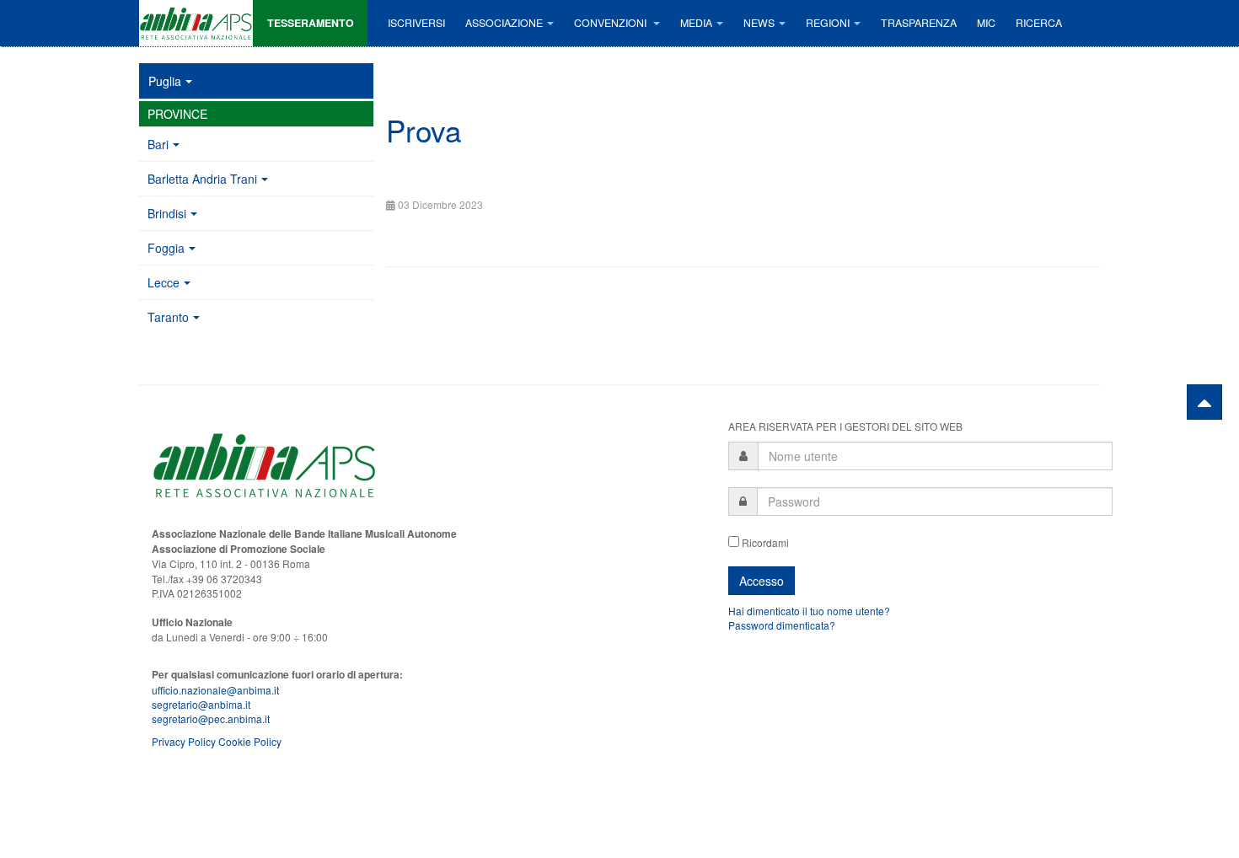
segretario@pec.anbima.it (211, 718)
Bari (158, 144)
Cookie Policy (250, 741)
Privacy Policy (184, 741)
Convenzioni (611, 22)
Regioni (828, 22)
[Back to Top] (1204, 402)
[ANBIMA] (196, 23)
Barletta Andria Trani (202, 178)
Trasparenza (919, 22)
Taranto (168, 316)
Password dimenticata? (781, 625)
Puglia (164, 80)
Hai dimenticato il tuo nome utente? (809, 610)
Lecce (164, 282)
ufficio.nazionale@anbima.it (215, 690)
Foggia (166, 247)
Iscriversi (416, 22)
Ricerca (1039, 22)
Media (696, 22)
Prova (423, 130)
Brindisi (167, 213)
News (759, 22)
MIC (986, 22)
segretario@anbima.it (201, 704)
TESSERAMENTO (310, 22)
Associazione (504, 22)
